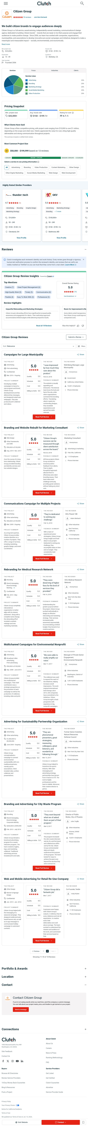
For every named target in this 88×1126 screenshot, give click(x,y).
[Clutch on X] (7, 1061)
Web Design (53, 173)
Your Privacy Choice (8, 1105)
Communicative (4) (43, 292)
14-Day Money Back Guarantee (13, 1083)
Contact (61, 1122)
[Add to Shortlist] (83, 1122)
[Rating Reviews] (18, 17)
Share (82, 355)
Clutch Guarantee (52, 1083)
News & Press (51, 1053)
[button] (39, 346)
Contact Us (6, 1056)
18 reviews (27, 17)
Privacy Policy (6, 1101)
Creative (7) (9, 287)
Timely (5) (29, 292)
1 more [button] (58, 211)
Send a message (21, 1009)
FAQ (47, 1062)
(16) (20, 203)
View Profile (21, 238)
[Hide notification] (83, 259)
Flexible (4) (9, 297)
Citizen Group (22, 11)
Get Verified (50, 1078)
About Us (49, 1044)
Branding (32, 83)
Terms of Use (6, 1113)
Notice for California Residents (12, 1109)
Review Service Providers (11, 1078)
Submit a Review (74, 337)
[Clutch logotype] (44, 3)
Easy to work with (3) (25, 297)
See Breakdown (69, 296)
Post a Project (7, 1092)
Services (13, 70)
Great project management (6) (28, 287)
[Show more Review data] (44, 416)
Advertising (32, 80)
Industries (54, 70)
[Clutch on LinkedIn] (22, 1061)
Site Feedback (7, 1051)
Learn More (69, 265)
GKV (55, 194)
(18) (75, 292)
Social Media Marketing (36, 90)
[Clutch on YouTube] (17, 1061)
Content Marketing (58, 167)
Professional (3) (44, 297)
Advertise (49, 1087)
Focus (33, 70)
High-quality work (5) (13, 292)
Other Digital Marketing (14, 173)
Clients (76, 70)
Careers (49, 1048)
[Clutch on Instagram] (12, 1061)
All (7, 167)
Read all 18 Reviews (44, 326)
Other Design (74, 167)
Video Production (34, 93)
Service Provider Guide (54, 1092)
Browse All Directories (10, 1073)
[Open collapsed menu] (5, 3)
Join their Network (40, 17)
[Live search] (82, 3)
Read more (6, 44)
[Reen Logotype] (8, 195)
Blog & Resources (8, 1087)
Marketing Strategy (35, 87)
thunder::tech (20, 194)
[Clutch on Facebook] (3, 1061)
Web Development (68, 173)
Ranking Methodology (54, 1058)
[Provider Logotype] (7, 15)
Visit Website (23, 1122)
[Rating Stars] (13, 203)
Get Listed (50, 1073)
